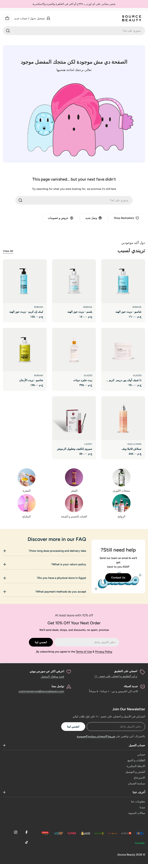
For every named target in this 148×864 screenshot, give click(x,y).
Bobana (137, 307)
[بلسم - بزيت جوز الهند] (74, 281)
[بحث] (8, 31)
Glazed (137, 375)
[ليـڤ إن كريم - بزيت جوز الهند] (25, 281)
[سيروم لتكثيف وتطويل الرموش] (74, 418)
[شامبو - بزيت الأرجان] (25, 350)
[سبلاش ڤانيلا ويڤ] (123, 418)
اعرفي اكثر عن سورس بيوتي (47, 671)
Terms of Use (84, 651)
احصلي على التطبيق (125, 671)
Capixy (88, 444)
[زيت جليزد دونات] (74, 350)
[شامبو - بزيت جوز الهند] (123, 281)
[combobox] (74, 30)
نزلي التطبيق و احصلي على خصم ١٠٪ (115, 676)
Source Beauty (126, 854)
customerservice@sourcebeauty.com (41, 691)
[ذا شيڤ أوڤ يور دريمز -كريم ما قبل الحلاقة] (123, 350)
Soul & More (134, 444)
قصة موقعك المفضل (52, 676)
